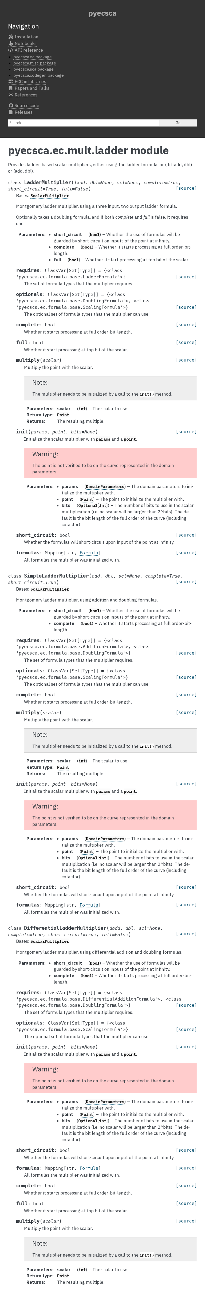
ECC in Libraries (30, 81)
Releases (23, 112)
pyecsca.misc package (34, 63)
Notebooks (25, 43)
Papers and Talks (31, 88)
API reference (28, 50)
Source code (26, 105)
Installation (26, 37)
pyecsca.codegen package (38, 75)
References (25, 95)
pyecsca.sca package (33, 69)
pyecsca (102, 13)
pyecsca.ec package (32, 56)
